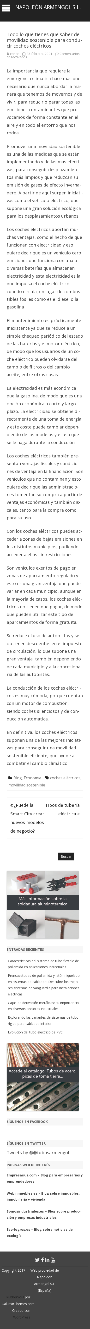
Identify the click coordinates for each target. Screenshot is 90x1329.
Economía (32, 777)
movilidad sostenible (26, 785)
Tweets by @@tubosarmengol (38, 1152)
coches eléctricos (65, 777)
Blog (17, 777)
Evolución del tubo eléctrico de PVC (35, 1032)
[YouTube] (53, 1260)
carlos (14, 53)
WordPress (21, 1317)
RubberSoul (15, 1297)
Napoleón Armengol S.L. (48, 7)
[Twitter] (37, 1260)
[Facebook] (42, 1260)
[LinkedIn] (47, 1260)
